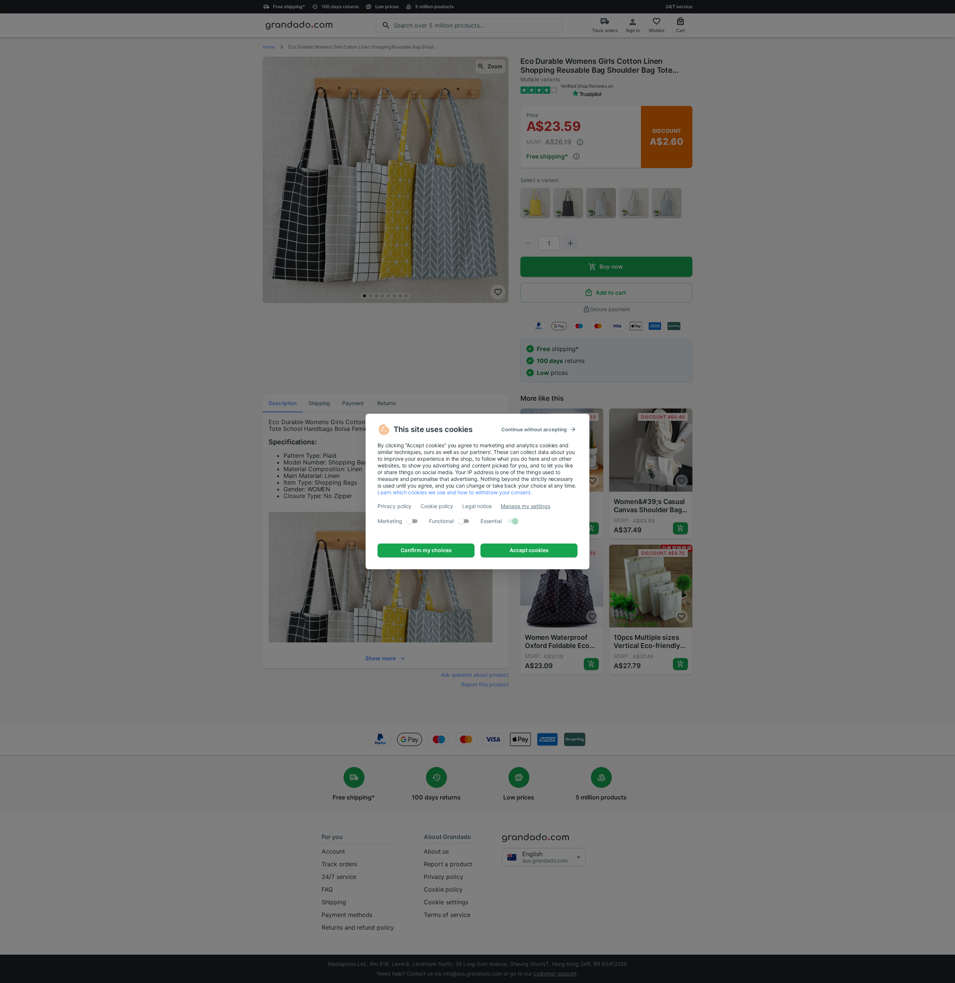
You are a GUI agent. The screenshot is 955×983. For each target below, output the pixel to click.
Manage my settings (525, 506)
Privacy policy (394, 506)
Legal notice (477, 506)
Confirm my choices (426, 550)
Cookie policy (436, 506)
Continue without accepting (534, 429)
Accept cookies (529, 550)
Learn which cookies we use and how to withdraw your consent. (455, 492)
